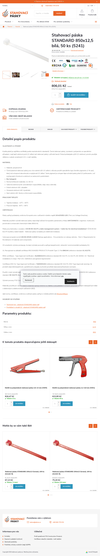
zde (62, 276)
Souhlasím (71, 281)
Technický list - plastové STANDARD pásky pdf (22, 305)
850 (94, 332)
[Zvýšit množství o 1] (60, 93)
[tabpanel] (26, 378)
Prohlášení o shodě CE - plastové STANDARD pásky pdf (25, 307)
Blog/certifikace (62, 294)
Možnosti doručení (60, 81)
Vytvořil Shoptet (92, 552)
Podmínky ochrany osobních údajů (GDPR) (17, 545)
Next (95, 342)
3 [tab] (51, 494)
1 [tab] (49, 412)
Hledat (59, 13)
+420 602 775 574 (58, 522)
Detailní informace (57, 71)
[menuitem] (9, 22)
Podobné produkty (87, 129)
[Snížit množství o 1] (60, 96)
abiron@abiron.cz (35, 522)
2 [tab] (50, 412)
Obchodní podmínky (10, 542)
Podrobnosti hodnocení (77, 50)
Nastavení (28, 280)
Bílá (94, 322)
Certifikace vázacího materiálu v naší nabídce (47, 539)
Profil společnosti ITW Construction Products (48, 536)
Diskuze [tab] (49, 129)
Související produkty (68, 129)
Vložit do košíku (78, 95)
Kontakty (5, 6)
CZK (92, 6)
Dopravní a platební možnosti (13, 539)
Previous (91, 342)
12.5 (94, 327)
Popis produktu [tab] (12, 129)
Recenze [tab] (31, 129)
